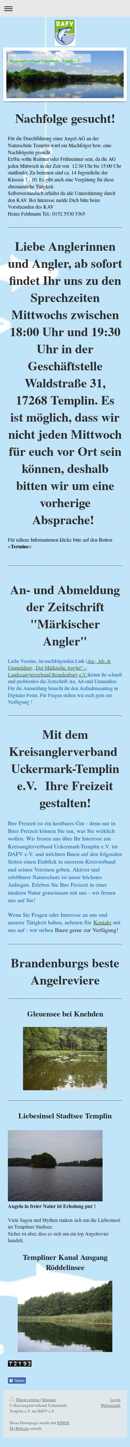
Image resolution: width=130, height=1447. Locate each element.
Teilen (19, 1381)
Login (115, 1399)
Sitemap (49, 1399)
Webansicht (111, 1405)
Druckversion (27, 1399)
